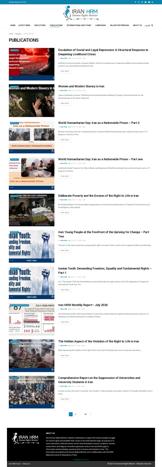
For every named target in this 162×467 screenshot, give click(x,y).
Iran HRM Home (14, 464)
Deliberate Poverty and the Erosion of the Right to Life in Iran (98, 195)
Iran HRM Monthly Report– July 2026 (83, 305)
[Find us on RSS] (152, 2)
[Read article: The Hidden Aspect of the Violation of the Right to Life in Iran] (31, 355)
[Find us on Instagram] (142, 2)
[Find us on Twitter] (139, 2)
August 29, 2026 (75, 58)
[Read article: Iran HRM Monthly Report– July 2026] (31, 319)
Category (18, 34)
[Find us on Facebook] (135, 2)
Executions (40, 25)
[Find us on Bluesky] (145, 2)
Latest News (24, 25)
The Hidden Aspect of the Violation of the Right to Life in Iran (98, 341)
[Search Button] (152, 25)
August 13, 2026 (75, 200)
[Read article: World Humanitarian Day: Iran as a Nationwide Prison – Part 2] (31, 137)
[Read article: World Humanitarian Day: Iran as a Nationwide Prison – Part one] (31, 173)
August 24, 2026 (75, 90)
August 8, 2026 (75, 309)
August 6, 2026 (75, 345)
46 (85, 414)
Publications (56, 25)
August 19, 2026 (75, 127)
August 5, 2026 (75, 386)
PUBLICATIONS (28, 34)
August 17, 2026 (75, 163)
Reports (14, 50)
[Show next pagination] (91, 414)
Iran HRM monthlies (19, 305)
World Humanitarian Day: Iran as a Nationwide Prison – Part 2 (98, 123)
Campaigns (100, 25)
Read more (66, 71)
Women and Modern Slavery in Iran (81, 86)
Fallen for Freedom (119, 25)
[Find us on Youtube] (149, 2)
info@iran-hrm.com (81, 460)
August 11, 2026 (75, 277)
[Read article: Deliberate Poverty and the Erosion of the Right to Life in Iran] (31, 210)
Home (12, 25)
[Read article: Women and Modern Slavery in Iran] (31, 100)
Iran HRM (63, 58)
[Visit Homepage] (81, 13)
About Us (137, 25)
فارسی (147, 25)
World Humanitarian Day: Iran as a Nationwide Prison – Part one (100, 159)
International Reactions (79, 25)
